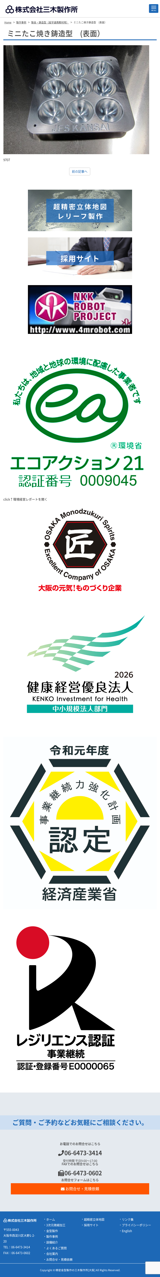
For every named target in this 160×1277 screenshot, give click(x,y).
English (127, 1230)
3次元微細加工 (55, 1225)
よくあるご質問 (56, 1248)
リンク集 (128, 1219)
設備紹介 (52, 1242)
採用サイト (91, 1225)
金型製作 (52, 1230)
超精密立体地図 (94, 1219)
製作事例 (52, 1236)
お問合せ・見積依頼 (82, 1189)
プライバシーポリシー (136, 1225)
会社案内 (52, 1253)
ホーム (50, 1219)
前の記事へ (80, 171)
